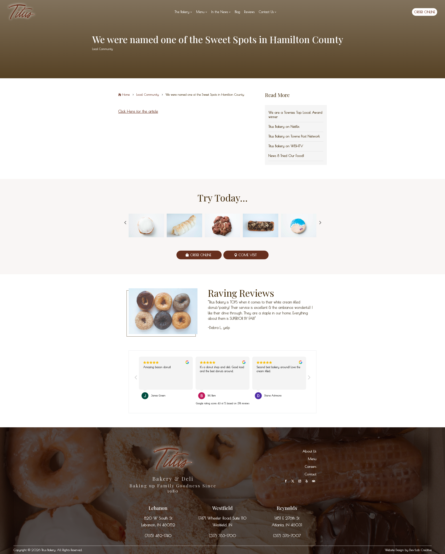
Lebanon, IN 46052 (158, 525)
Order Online (200, 255)
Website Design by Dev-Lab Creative (408, 550)
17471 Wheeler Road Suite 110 (222, 518)
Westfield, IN (222, 525)
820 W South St (158, 518)
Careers (310, 466)
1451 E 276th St (286, 518)
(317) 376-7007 (287, 535)
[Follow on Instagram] (299, 481)
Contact (310, 474)
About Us (309, 451)
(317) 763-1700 (222, 535)
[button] (125, 222)
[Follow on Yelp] (306, 481)
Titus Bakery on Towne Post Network (294, 136)
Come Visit (247, 255)
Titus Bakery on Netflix (284, 126)
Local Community (102, 49)
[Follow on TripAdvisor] (313, 481)
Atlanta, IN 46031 (287, 525)
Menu (312, 459)
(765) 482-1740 (158, 535)
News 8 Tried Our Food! (286, 156)
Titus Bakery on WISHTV (285, 146)
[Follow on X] (293, 481)
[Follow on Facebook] (286, 481)
